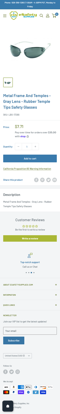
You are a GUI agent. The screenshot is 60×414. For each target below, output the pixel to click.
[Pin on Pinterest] (42, 179)
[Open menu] (4, 16)
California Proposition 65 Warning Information (27, 168)
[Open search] (41, 15)
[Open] (7, 406)
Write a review (30, 238)
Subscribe (14, 340)
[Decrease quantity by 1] (18, 146)
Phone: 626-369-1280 (14, 2)
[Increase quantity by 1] (35, 146)
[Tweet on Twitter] (48, 179)
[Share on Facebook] (36, 179)
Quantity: (8, 146)
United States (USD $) (15, 355)
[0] (54, 16)
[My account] (47, 15)
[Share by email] (54, 179)
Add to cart (30, 158)
